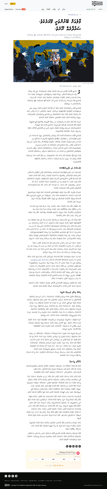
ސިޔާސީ (63, 9)
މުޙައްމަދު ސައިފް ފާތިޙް (77, 86)
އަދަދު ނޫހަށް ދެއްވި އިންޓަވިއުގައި (40, 260)
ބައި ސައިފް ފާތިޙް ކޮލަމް (73, 15)
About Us (7, 480)
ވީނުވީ (43, 9)
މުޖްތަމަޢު (48, 9)
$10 (64, 459)
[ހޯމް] (80, 14)
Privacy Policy (49, 480)
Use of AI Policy (57, 480)
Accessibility (41, 480)
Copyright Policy (33, 480)
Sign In (6, 3)
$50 (43, 459)
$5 (74, 459)
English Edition (9, 9)
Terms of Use (24, 480)
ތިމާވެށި (54, 9)
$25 (53, 459)
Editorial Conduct (15, 480)
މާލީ (59, 9)
